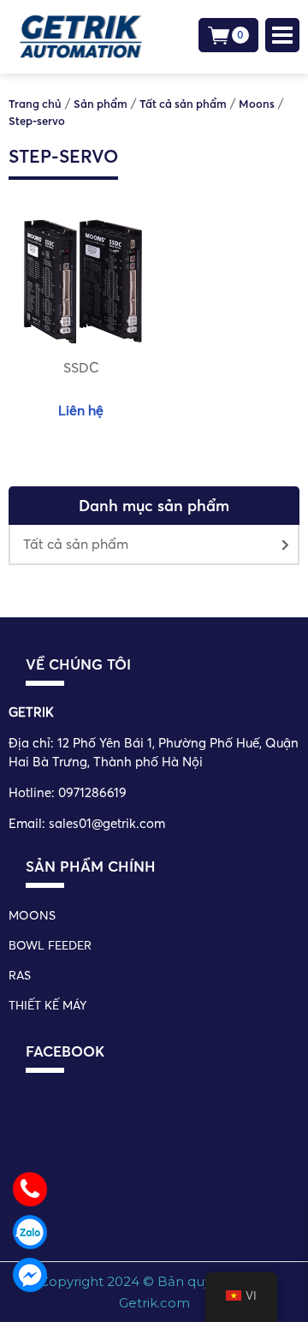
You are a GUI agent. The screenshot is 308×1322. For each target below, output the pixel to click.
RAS (20, 975)
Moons (32, 915)
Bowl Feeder (50, 945)
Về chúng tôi (78, 664)
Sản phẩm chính (91, 866)
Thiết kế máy (47, 1005)
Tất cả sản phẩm (75, 543)
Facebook (65, 1051)
